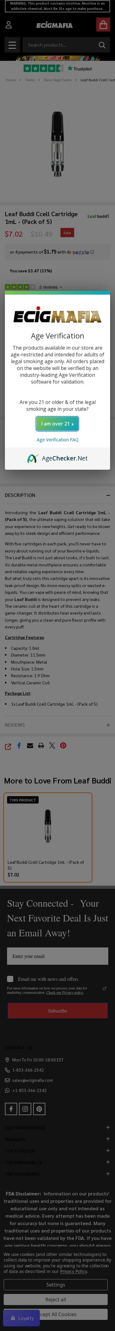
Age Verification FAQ (58, 440)
